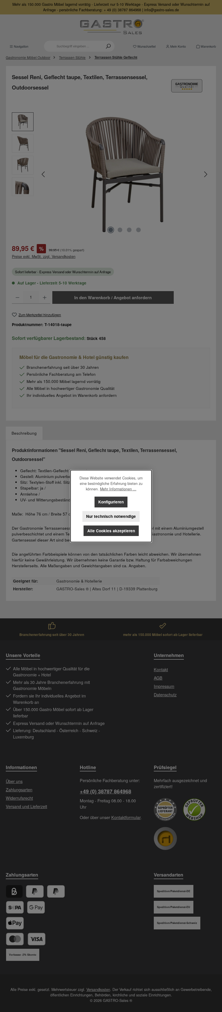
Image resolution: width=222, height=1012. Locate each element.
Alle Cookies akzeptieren (111, 530)
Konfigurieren (111, 502)
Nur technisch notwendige (111, 516)
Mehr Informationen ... (118, 489)
